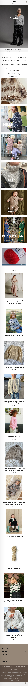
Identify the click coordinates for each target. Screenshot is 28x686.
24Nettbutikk (16, 680)
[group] (14, 26)
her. (19, 70)
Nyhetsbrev (14, 669)
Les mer (7, 678)
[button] (26, 26)
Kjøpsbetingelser (10, 666)
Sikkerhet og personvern (20, 666)
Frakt (3, 666)
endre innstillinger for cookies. (17, 678)
